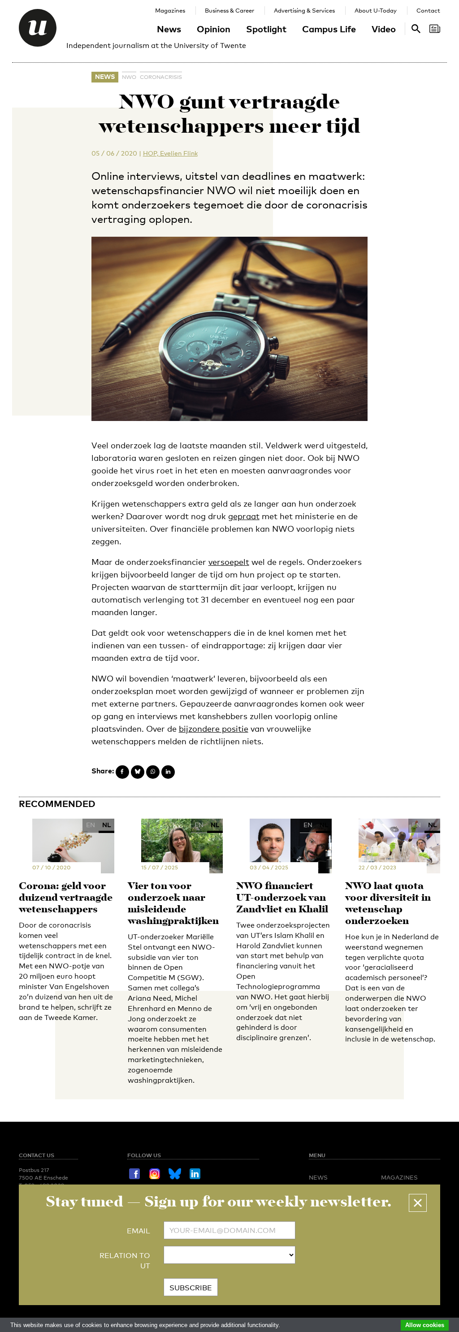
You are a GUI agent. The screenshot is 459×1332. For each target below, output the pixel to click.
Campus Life (329, 28)
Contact (428, 10)
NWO (129, 77)
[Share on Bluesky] (137, 772)
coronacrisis (161, 77)
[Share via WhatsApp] (153, 772)
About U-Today (376, 10)
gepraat (244, 516)
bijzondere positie (213, 728)
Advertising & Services (304, 10)
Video (384, 28)
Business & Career (229, 10)
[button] (418, 1203)
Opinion (213, 28)
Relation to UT (125, 1260)
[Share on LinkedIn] (168, 772)
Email (138, 1231)
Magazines (170, 10)
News (169, 28)
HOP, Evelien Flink (170, 153)
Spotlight (266, 28)
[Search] (434, 28)
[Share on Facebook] (122, 772)
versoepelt (228, 562)
